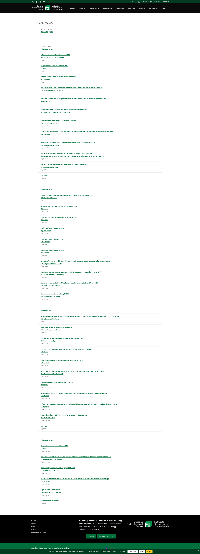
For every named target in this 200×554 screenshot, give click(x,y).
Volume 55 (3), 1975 (47, 311)
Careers (34, 529)
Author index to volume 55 (50, 501)
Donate (91, 536)
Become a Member (106, 536)
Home (33, 521)
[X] (32, 1)
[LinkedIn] (40, 1)
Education (35, 526)
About (33, 523)
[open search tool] (133, 2)
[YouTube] (44, 1)
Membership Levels (39, 532)
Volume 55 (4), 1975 (47, 440)
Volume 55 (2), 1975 (47, 189)
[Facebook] (36, 1)
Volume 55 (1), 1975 (47, 32)
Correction (44, 175)
